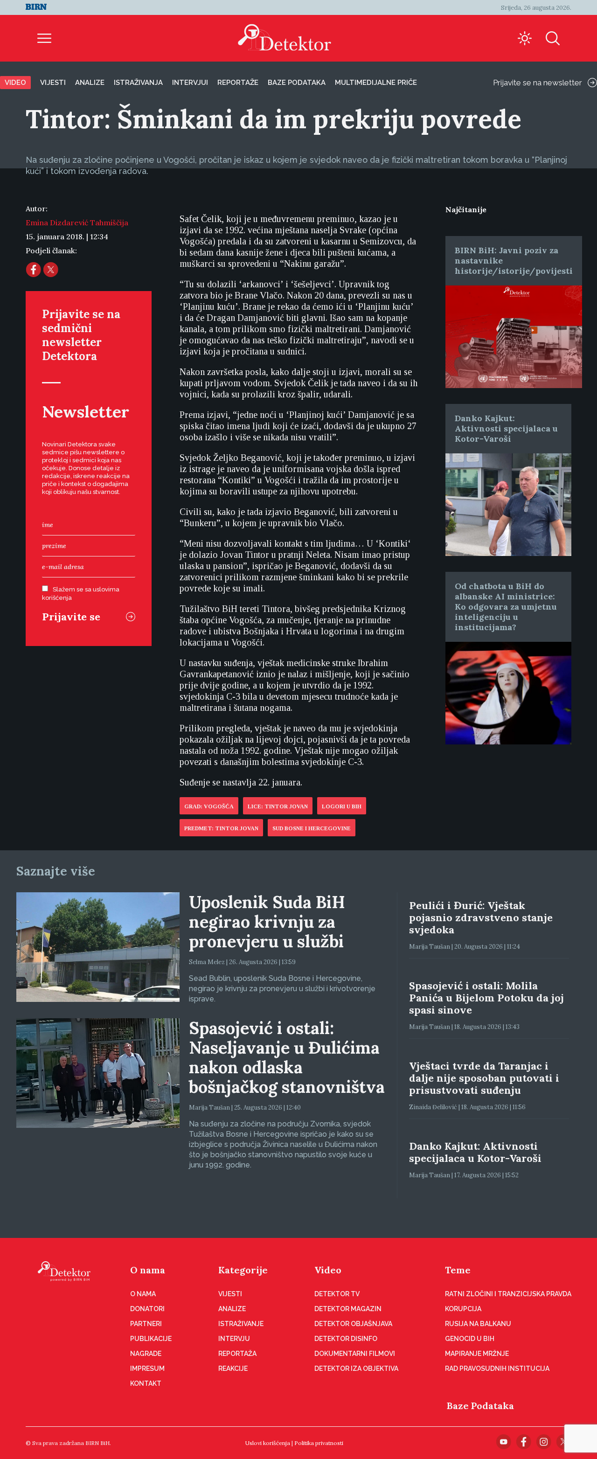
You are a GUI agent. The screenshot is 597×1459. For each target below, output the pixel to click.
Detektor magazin (348, 1309)
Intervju (234, 1338)
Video (15, 82)
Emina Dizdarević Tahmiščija (77, 222)
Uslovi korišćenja (267, 1442)
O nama (147, 1270)
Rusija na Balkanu (478, 1323)
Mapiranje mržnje (477, 1353)
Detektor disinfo (345, 1338)
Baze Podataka (480, 1405)
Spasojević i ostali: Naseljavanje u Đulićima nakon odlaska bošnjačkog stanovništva (287, 1057)
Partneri (146, 1323)
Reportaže (237, 82)
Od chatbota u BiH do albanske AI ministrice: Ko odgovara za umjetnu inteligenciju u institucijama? (506, 606)
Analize (89, 82)
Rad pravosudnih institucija (497, 1368)
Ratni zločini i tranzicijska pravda (508, 1294)
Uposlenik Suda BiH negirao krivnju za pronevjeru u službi (267, 921)
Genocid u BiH (469, 1338)
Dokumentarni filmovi (354, 1353)
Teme (458, 1270)
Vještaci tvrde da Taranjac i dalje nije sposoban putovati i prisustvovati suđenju (484, 1078)
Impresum (147, 1368)
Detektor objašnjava (353, 1323)
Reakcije (233, 1368)
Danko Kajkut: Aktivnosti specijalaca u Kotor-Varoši (506, 428)
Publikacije (151, 1338)
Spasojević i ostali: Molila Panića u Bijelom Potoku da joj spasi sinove (486, 997)
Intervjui (190, 82)
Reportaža (237, 1353)
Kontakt (145, 1383)
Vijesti (53, 82)
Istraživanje (241, 1323)
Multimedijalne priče (376, 82)
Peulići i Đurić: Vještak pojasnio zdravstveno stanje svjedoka (481, 917)
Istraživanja (138, 82)
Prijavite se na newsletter (537, 82)
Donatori (147, 1309)
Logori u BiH (341, 806)
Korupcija (463, 1309)
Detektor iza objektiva (356, 1368)
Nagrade (145, 1353)
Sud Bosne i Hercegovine (311, 828)
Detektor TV (337, 1294)
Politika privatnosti (318, 1442)
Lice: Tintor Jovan (278, 806)
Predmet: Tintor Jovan (221, 828)
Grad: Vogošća (209, 806)
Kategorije (243, 1270)
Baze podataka (297, 82)
